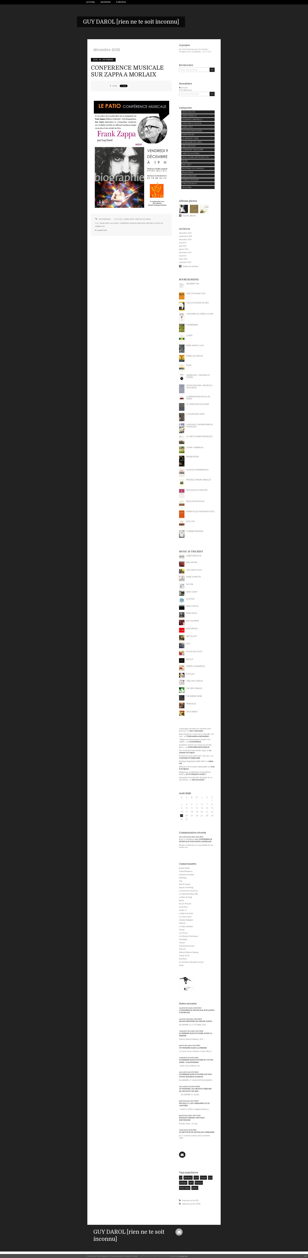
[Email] (182, 1155)
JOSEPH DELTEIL (188, 134)
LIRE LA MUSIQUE (189, 146)
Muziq (181, 900)
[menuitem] (92, 2)
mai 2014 (182, 243)
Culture (203, 1177)
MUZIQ (185, 161)
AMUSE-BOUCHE (188, 112)
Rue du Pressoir (185, 904)
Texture (182, 942)
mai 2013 (182, 256)
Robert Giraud (184, 884)
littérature (188, 1177)
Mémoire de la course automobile (193, 767)
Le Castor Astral (185, 916)
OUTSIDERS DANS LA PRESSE (193, 1048)
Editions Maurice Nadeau (189, 952)
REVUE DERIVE (187, 172)
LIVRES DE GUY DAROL (143, 219)
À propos (121, 2)
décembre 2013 (185, 252)
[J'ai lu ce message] (306, 1256)
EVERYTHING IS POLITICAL (192, 123)
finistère (149, 223)
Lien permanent (104, 219)
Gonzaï (181, 929)
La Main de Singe (185, 897)
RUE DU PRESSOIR (189, 176)
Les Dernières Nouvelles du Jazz (191, 962)
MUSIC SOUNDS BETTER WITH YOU (195, 157)
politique (183, 1182)
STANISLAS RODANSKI (190, 180)
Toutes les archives (190, 266)
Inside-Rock (183, 907)
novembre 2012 (185, 262)
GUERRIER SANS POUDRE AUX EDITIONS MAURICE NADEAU (195, 1075)
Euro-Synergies (196, 731)
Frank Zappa (185, 1188)
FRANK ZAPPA (129, 219)
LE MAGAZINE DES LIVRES (192, 142)
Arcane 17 (183, 910)
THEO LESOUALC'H (189, 183)
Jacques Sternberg (186, 887)
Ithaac (181, 965)
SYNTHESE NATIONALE (198, 747)
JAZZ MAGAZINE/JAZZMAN (192, 131)
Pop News (183, 959)
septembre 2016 (185, 236)
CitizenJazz (183, 939)
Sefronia (182, 923)
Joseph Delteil (184, 868)
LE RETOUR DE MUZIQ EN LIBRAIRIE (196, 1132)
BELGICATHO (198, 780)
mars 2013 (183, 259)
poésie (194, 1188)
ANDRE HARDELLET (189, 116)
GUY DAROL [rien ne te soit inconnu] (131, 22)
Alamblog (182, 878)
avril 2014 (182, 246)
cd (181, 1177)
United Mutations (185, 871)
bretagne (141, 223)
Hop (180, 881)
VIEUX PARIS (186, 187)
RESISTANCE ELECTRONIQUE (193, 168)
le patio (157, 223)
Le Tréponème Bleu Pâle (188, 894)
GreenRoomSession (186, 946)
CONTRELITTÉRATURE (189, 758)
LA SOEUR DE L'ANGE (190, 138)
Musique (199, 1182)
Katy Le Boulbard (187, 839)
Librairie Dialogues (186, 920)
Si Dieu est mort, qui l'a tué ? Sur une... (194, 756)
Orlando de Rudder (186, 874)
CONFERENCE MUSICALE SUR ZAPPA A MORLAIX (195, 840)
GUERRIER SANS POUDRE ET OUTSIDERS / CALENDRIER (196, 1061)
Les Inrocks (183, 933)
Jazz (210, 1177)
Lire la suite (206, 51)
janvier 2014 (183, 249)
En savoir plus (183, 1256)
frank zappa (105, 223)
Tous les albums (189, 215)
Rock (196, 1177)
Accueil (90, 2)
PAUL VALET (186, 165)
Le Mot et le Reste (186, 913)
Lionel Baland (195, 742)
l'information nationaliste (198, 736)
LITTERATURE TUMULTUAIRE (192, 149)
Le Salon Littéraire (186, 926)
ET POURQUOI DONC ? (196, 774)
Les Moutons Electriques (188, 936)
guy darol (114, 223)
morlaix (133, 223)
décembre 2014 (185, 239)
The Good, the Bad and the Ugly (192, 750)
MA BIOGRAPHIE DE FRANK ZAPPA (195, 1021)
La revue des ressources (188, 891)
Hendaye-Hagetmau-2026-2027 (192, 761)
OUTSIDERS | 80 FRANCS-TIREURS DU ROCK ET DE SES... (195, 1090)
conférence (124, 223)
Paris (191, 1182)
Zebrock (182, 949)
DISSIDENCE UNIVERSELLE (192, 119)
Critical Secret (184, 955)
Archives (105, 2)
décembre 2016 (185, 233)
